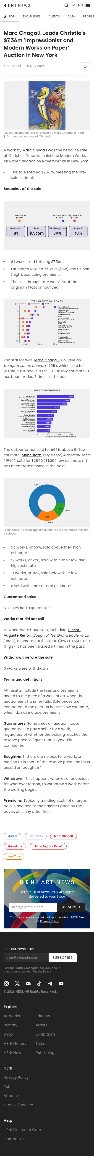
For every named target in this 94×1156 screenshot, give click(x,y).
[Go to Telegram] (49, 983)
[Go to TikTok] (39, 983)
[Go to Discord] (28, 983)
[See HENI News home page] (32, 5)
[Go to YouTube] (61, 983)
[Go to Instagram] (6, 983)
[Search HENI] (66, 5)
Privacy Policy (49, 921)
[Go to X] (17, 983)
